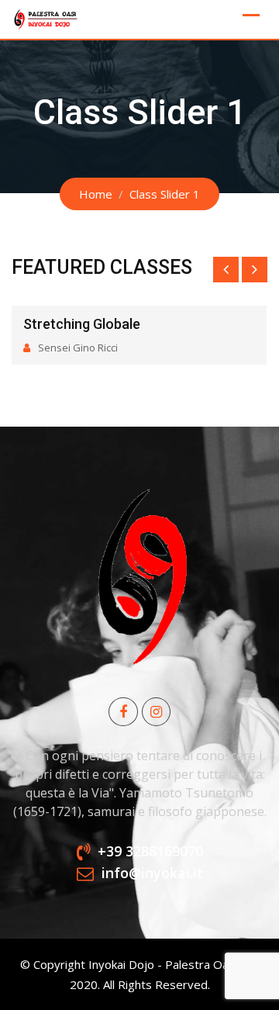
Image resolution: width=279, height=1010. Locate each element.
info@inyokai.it (152, 873)
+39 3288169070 (150, 851)
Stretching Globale (81, 324)
